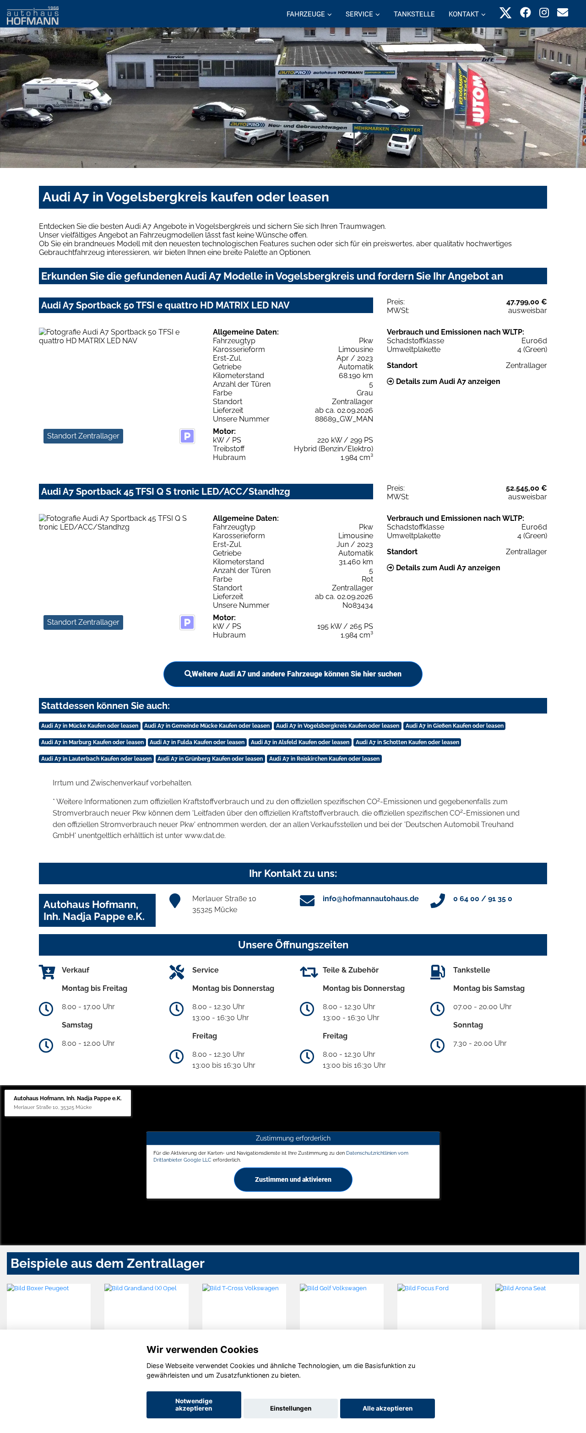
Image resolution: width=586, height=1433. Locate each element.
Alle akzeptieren (387, 1408)
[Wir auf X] (505, 12)
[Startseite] (33, 14)
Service (359, 14)
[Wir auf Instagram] (544, 12)
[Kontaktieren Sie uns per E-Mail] (562, 12)
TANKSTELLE (414, 14)
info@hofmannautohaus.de (371, 898)
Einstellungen (290, 1408)
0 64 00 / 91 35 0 (482, 898)
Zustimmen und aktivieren (293, 1179)
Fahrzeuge (306, 14)
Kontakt (464, 14)
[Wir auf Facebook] (525, 12)
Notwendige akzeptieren (193, 1404)
